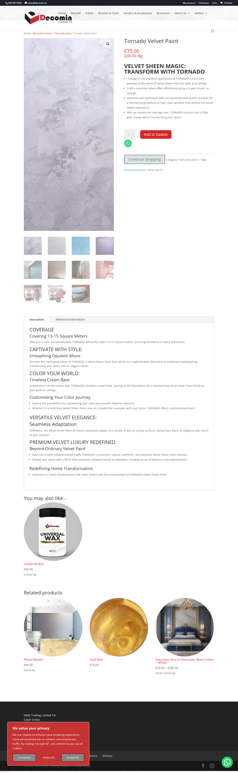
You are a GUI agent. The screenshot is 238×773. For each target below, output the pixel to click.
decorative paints (135, 170)
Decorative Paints (42, 33)
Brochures (163, 13)
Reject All (48, 757)
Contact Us (65, 22)
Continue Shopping (144, 159)
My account (189, 3)
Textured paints (63, 33)
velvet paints (155, 170)
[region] (48, 744)
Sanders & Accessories (138, 13)
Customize (24, 757)
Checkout (204, 3)
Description (37, 319)
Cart (214, 3)
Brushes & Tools (108, 13)
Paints (90, 13)
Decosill (76, 13)
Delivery (107, 756)
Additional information (70, 319)
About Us (180, 13)
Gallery (199, 13)
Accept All (73, 757)
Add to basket (156, 134)
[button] (107, 44)
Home (62, 13)
